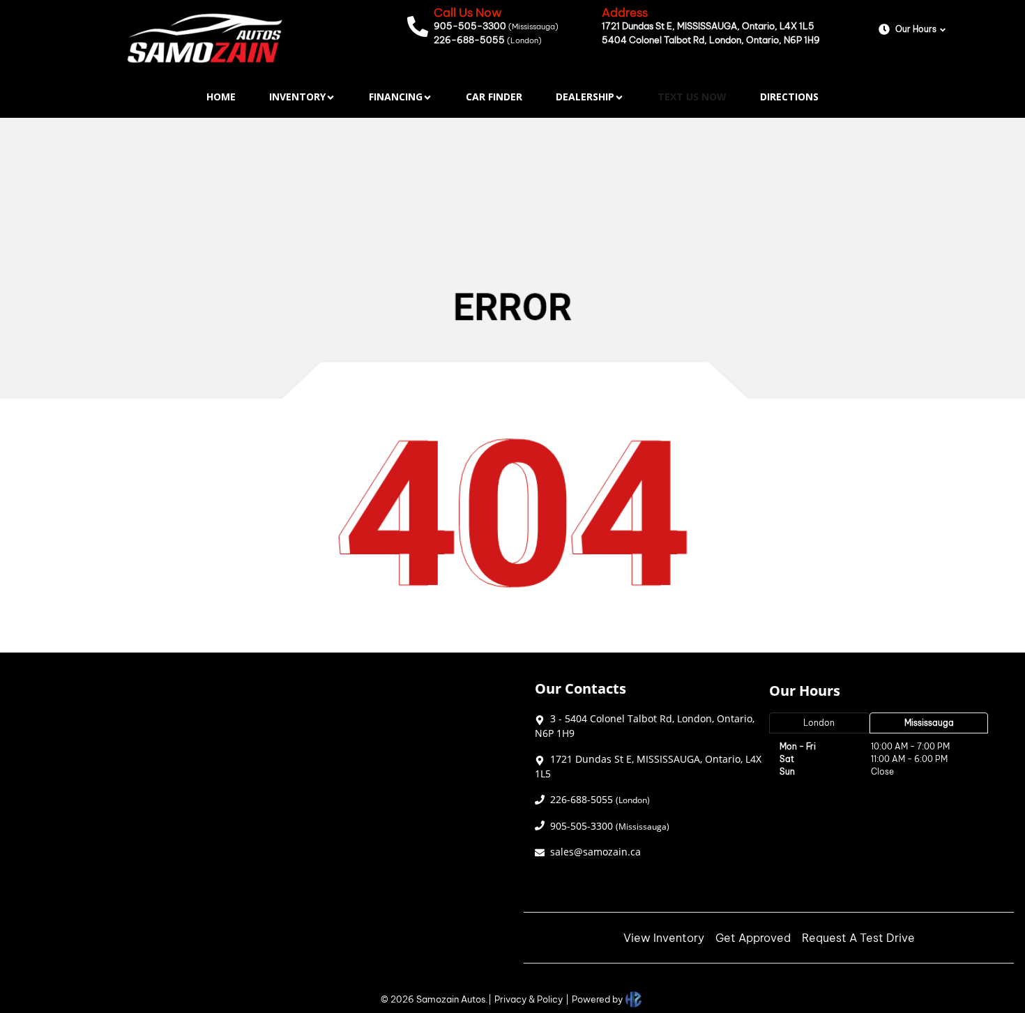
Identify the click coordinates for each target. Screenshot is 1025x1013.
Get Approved (753, 938)
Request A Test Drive (858, 938)
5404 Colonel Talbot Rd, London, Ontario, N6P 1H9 (711, 39)
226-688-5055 (488, 39)
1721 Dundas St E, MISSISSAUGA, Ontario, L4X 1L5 (708, 25)
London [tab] (819, 722)
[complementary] (983, 971)
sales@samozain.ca (595, 851)
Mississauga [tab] (929, 722)
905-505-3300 (496, 25)
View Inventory (663, 938)
